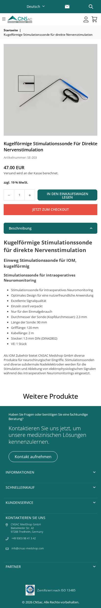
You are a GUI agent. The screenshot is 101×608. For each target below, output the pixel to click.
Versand (10, 173)
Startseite (11, 30)
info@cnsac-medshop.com (28, 548)
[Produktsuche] (91, 6)
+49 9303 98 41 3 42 (24, 538)
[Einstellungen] (86, 19)
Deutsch (33, 6)
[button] (4, 19)
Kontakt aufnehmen (33, 456)
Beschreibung (20, 228)
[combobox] (36, 6)
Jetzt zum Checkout (50, 209)
